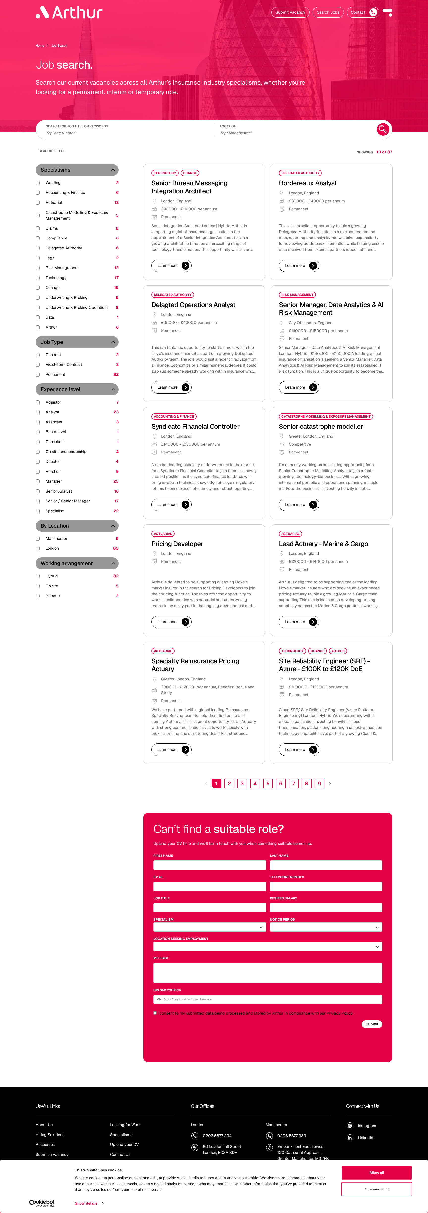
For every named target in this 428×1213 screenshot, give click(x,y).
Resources (45, 1144)
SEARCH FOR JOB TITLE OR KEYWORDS (77, 126)
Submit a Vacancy (52, 1154)
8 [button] (306, 783)
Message (161, 958)
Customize (374, 1189)
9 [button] (319, 783)
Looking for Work (125, 1124)
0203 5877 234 (217, 1135)
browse (206, 999)
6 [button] (280, 783)
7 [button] (293, 783)
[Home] (69, 12)
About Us (44, 1124)
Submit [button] (372, 1024)
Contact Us (120, 1154)
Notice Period (282, 919)
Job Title (161, 898)
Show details (86, 1203)
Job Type (52, 342)
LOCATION (228, 126)
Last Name (279, 856)
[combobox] (295, 132)
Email (158, 877)
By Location (55, 526)
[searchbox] (127, 132)
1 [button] (216, 783)
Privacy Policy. (340, 1013)
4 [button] (255, 783)
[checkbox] (155, 1013)
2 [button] (229, 783)
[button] (387, 12)
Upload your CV (167, 990)
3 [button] (242, 783)
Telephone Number (287, 877)
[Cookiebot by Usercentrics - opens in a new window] (42, 1203)
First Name (163, 856)
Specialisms (55, 169)
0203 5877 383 (291, 1135)
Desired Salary (283, 898)
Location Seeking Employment (180, 939)
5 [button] (268, 783)
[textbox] (210, 865)
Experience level (60, 389)
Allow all (376, 1173)
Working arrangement (67, 563)
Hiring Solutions (50, 1134)
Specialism (163, 919)
